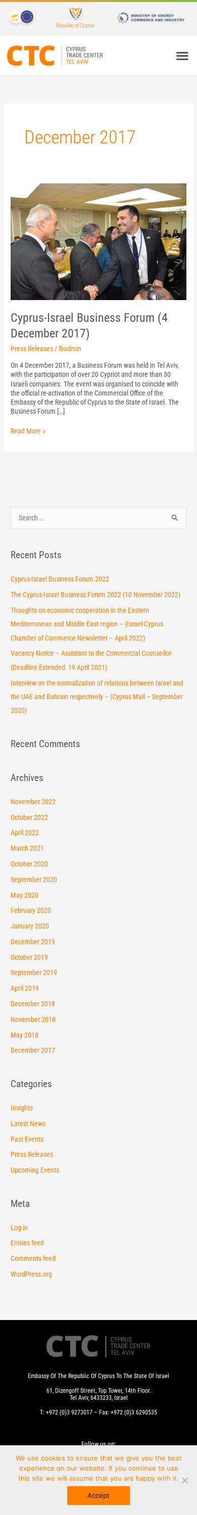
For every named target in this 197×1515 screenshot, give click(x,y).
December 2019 (33, 942)
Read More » (28, 430)
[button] (182, 56)
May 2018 (24, 1035)
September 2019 (34, 972)
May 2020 (24, 895)
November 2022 (33, 802)
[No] (184, 1480)
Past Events (27, 1139)
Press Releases (32, 349)
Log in (19, 1228)
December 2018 (33, 1004)
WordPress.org (31, 1274)
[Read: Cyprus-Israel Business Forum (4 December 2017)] (98, 241)
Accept (98, 1495)
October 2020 (29, 864)
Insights (22, 1108)
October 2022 (29, 817)
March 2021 (27, 848)
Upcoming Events (35, 1170)
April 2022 (25, 832)
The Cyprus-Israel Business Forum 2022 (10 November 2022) (95, 595)
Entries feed (27, 1243)
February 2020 (31, 910)
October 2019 (29, 957)
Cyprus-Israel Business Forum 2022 (60, 579)
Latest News (28, 1123)
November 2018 (33, 1019)
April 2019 (25, 988)
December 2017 (33, 1050)
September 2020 (34, 879)
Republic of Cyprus (75, 25)
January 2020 (30, 926)
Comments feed (33, 1258)
